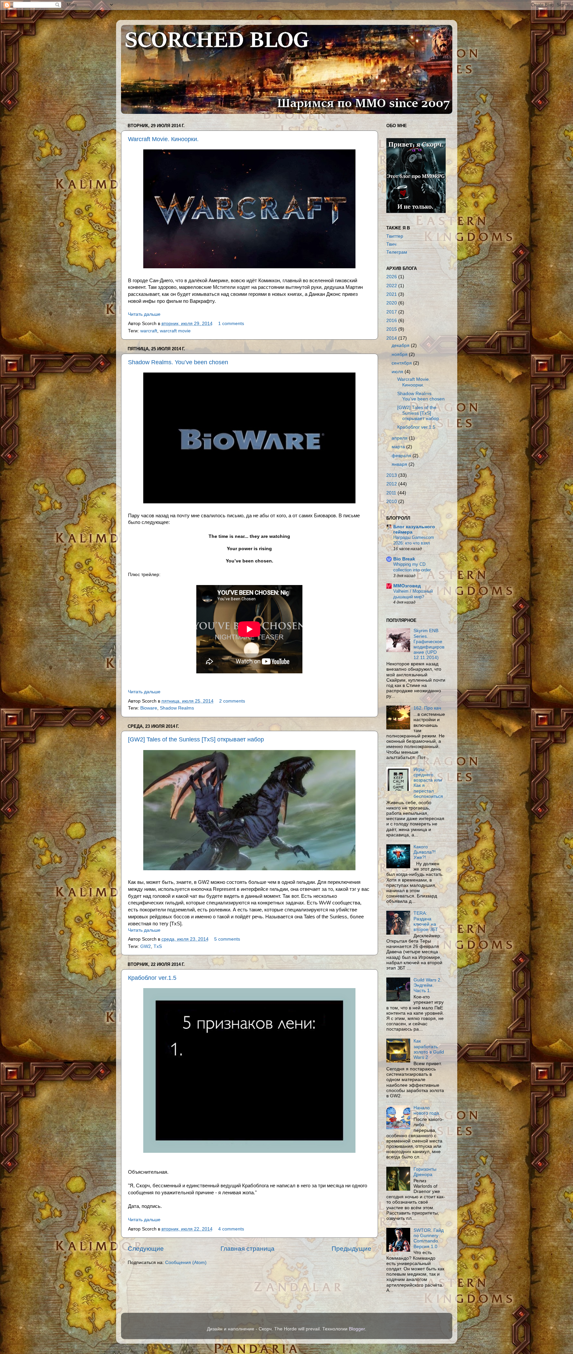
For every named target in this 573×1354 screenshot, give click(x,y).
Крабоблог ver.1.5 (152, 977)
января (399, 464)
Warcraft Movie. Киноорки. (163, 139)
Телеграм (396, 252)
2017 (391, 311)
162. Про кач (427, 708)
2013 (391, 475)
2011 (391, 492)
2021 (391, 294)
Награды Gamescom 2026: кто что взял (413, 540)
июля (397, 371)
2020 (391, 302)
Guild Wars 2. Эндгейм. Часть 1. (428, 985)
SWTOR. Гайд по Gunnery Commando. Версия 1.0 (429, 1238)
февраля (401, 455)
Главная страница (248, 1248)
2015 (391, 329)
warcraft (148, 330)
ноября (400, 354)
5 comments (227, 939)
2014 (391, 338)
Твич (391, 244)
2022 (391, 285)
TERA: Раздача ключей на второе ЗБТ (426, 921)
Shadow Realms (177, 708)
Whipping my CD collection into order (412, 567)
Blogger (357, 1328)
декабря (401, 345)
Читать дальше (144, 314)
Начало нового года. (427, 1110)
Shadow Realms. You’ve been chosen (178, 362)
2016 (391, 320)
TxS (158, 946)
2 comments (232, 701)
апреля (400, 438)
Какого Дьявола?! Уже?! (425, 852)
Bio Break (404, 558)
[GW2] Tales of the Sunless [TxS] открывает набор (196, 739)
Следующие (146, 1248)
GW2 (145, 946)
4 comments (231, 1229)
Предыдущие (351, 1248)
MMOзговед (407, 585)
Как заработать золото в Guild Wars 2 (429, 1049)
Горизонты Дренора (425, 1172)
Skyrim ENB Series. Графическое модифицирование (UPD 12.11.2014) (429, 644)
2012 (391, 483)
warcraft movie (175, 330)
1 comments (231, 323)
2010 (391, 501)
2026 (391, 276)
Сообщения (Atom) (186, 1262)
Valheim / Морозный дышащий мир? (413, 594)
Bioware (148, 708)
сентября (402, 363)
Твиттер (394, 236)
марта (398, 446)
